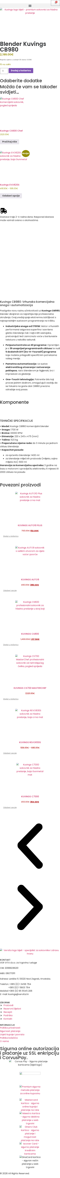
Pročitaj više (9, 141)
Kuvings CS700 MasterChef (30, 688)
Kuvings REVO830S (30, 742)
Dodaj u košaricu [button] (10, 536)
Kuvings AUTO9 (30, 579)
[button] (30, 5)
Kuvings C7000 (30, 796)
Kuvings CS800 (30, 633)
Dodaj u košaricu (21, 70)
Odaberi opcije (11, 195)
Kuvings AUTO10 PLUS (30, 525)
